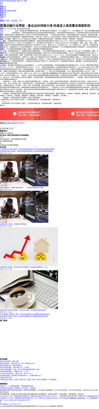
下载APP (3, 17)
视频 (1, 45)
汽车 (1, 53)
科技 (1, 55)
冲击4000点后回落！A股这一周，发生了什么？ (17, 373)
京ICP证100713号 (6, 396)
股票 (11, 1)
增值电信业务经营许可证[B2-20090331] (44, 396)
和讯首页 (3, 1)
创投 (1, 33)
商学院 (2, 57)
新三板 (2, 41)
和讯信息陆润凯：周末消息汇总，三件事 (15, 367)
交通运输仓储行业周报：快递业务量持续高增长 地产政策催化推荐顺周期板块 (26, 151)
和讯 (14, 29)
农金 (1, 39)
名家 (1, 49)
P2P (1, 19)
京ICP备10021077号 (23, 400)
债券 (25, 1)
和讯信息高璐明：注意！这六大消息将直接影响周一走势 (20, 369)
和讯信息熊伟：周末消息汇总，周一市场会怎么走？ (18, 363)
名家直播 (3, 13)
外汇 (22, 1)
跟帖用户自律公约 (18, 123)
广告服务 (32, 388)
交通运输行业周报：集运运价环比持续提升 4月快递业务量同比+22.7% (24, 267)
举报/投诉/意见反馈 (6, 388)
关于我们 (25, 388)
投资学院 (3, 7)
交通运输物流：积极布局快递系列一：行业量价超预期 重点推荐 (22, 187)
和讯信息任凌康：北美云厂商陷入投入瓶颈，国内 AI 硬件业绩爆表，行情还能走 (29, 379)
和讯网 (2, 20)
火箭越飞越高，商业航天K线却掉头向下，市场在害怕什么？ (21, 375)
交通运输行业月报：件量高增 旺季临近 (13, 224)
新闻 (8, 1)
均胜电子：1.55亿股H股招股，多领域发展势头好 (16, 386)
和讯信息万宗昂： (7, 377)
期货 (18, 1)
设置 (1, 65)
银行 (1, 5)
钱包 (1, 63)
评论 (1, 47)
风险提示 (81, 394)
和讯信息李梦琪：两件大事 (9, 361)
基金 (15, 1)
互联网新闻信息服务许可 (21, 396)
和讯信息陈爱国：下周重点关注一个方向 (15, 371)
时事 (1, 43)
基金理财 (3, 11)
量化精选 (3, 15)
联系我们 (17, 388)
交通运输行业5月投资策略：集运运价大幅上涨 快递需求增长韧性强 (23, 310)
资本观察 (14, 20)
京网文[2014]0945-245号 (54, 398)
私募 (1, 31)
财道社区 (3, 9)
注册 (1, 59)
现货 (1, 35)
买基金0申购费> (11, 11)
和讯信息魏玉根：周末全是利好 (11, 365)
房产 (1, 51)
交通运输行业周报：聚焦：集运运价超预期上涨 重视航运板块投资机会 (24, 316)
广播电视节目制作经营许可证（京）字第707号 (29, 398)
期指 (1, 37)
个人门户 (3, 61)
